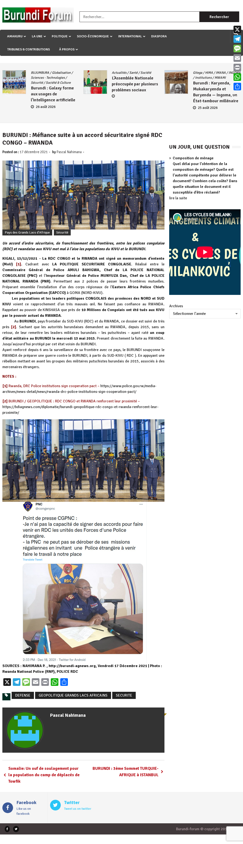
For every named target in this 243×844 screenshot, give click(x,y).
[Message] (237, 48)
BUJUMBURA (40, 73)
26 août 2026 (46, 107)
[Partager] (237, 86)
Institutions (203, 78)
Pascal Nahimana (69, 152)
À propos (67, 49)
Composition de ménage (193, 158)
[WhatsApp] (237, 77)
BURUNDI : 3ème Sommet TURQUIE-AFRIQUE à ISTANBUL (126, 771)
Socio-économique (93, 36)
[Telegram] (237, 39)
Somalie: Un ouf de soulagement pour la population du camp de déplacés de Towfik (43, 775)
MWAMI (220, 78)
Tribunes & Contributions (28, 49)
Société (145, 73)
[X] (237, 29)
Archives (176, 306)
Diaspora (159, 36)
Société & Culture (58, 83)
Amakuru (15, 36)
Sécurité (37, 83)
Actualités (119, 73)
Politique (60, 36)
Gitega (197, 73)
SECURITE (124, 695)
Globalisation (61, 73)
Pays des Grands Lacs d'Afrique (27, 232)
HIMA (209, 73)
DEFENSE (22, 695)
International (130, 36)
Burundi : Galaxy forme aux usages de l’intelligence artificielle (53, 93)
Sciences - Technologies (48, 78)
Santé (133, 73)
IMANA (221, 73)
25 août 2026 (208, 108)
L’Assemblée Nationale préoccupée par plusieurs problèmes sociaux (135, 84)
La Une (37, 36)
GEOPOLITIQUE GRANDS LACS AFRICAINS (73, 695)
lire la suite (178, 198)
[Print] (237, 67)
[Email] (237, 58)
